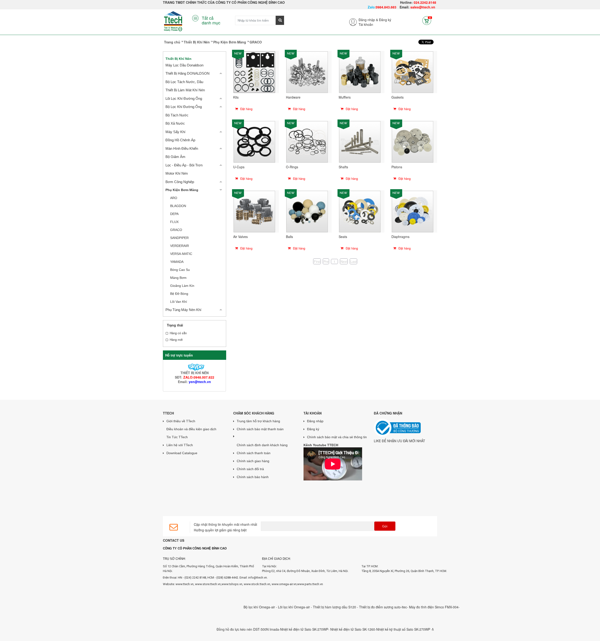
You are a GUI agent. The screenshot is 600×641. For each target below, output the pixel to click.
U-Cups (238, 167)
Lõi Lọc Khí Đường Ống (183, 98)
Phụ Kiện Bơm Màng (229, 42)
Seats (343, 236)
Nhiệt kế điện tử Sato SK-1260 (335, 629)
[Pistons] (412, 141)
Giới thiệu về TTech (180, 421)
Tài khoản (366, 24)
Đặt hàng (245, 109)
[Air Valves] (254, 211)
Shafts (343, 167)
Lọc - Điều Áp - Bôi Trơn (183, 165)
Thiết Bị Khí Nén (197, 42)
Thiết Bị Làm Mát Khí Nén (185, 90)
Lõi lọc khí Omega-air (277, 607)
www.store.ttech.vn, (208, 584)
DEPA (174, 214)
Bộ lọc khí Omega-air (242, 607)
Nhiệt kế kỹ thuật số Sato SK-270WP (386, 629)
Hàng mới (176, 340)
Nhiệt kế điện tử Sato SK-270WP (287, 629)
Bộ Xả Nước (175, 123)
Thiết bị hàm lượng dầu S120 (318, 607)
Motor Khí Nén (176, 173)
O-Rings (292, 167)
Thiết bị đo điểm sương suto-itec (366, 607)
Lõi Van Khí (178, 301)
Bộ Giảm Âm (175, 157)
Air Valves (240, 236)
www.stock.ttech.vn (256, 584)
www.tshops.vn (231, 584)
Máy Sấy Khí (175, 132)
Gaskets (397, 97)
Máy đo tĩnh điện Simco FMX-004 (416, 607)
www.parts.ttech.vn (310, 584)
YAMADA (177, 262)
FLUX (174, 222)
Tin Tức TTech (177, 437)
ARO (173, 198)
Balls (289, 236)
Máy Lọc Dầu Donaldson (184, 65)
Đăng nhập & (368, 19)
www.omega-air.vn (284, 584)
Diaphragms (400, 236)
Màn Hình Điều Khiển (181, 148)
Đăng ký (385, 19)
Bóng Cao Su (180, 270)
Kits (236, 97)
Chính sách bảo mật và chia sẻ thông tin (337, 437)
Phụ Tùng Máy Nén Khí (183, 310)
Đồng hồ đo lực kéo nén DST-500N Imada (230, 629)
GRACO (176, 230)
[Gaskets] (412, 71)
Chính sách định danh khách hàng (262, 445)
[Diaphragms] (412, 211)
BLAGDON (178, 206)
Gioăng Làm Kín (182, 286)
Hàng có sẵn (178, 333)
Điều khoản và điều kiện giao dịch (191, 429)
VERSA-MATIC (181, 254)
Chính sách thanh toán (253, 453)
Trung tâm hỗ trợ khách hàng (258, 421)
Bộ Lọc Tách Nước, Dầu (184, 82)
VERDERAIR (179, 246)
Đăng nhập (315, 421)
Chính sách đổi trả (250, 469)
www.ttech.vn (185, 584)
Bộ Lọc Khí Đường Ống (183, 107)
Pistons (396, 167)
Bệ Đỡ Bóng (179, 294)
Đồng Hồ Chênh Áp (180, 140)
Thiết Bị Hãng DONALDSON (187, 73)
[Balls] (307, 211)
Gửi (384, 526)
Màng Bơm (178, 278)
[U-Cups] (254, 141)
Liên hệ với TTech (179, 445)
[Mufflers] (360, 71)
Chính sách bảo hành (253, 477)
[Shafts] (360, 141)
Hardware (293, 97)
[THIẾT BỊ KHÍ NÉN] (194, 366)
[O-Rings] (307, 141)
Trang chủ (172, 42)
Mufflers (345, 97)
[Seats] (360, 211)
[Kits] (254, 71)
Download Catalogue (181, 453)
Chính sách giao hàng (253, 461)
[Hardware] (307, 71)
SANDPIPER (179, 238)
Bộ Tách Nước (176, 115)
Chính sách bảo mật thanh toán (260, 429)
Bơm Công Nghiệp (179, 182)
